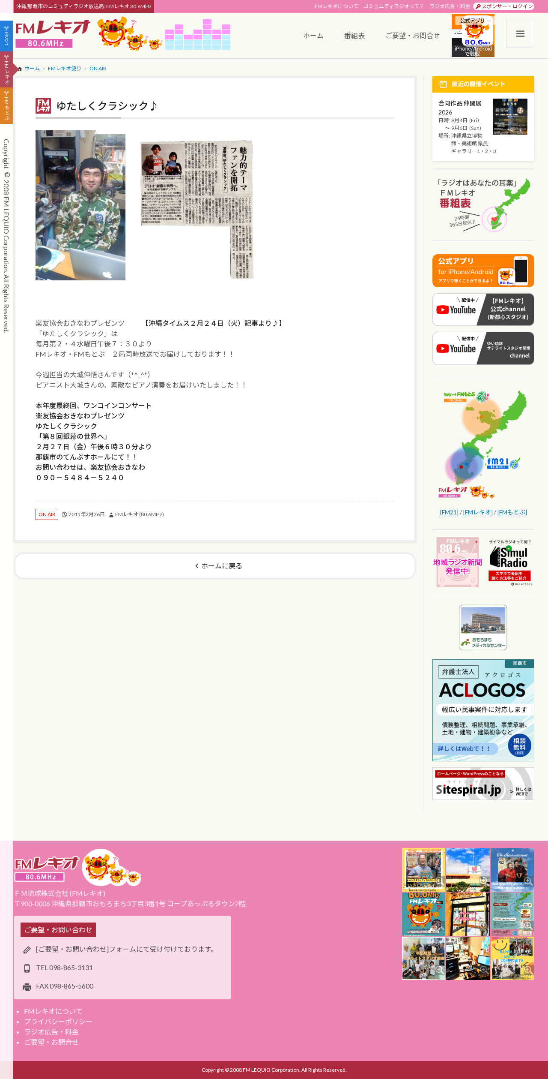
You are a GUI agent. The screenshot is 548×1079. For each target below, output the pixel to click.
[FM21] (449, 512)
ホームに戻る (221, 566)
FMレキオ (6, 72)
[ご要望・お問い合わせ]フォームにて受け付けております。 (126, 949)
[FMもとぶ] (512, 512)
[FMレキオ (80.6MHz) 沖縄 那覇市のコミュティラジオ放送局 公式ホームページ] (89, 34)
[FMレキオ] (478, 512)
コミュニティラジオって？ (393, 6)
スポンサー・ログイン (507, 6)
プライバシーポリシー (58, 1021)
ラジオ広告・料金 (450, 6)
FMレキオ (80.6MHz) (139, 514)
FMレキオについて (336, 6)
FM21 (6, 39)
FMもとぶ (6, 108)
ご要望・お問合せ (51, 1042)
